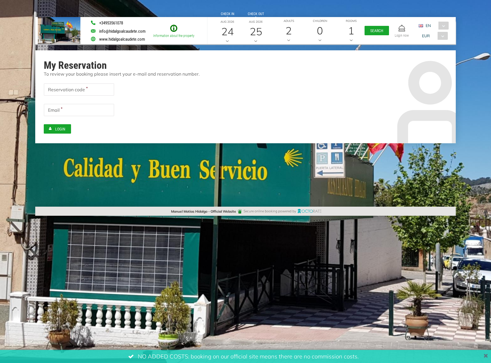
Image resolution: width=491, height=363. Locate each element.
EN (428, 25)
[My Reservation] (402, 26)
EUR (426, 35)
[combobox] (435, 25)
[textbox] (79, 89)
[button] (377, 30)
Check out (256, 13)
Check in (227, 13)
